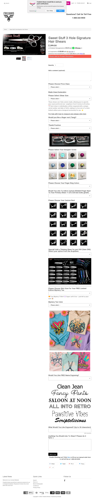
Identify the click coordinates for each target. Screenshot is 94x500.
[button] (69, 51)
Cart (90, 3)
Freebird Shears (46, 496)
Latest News (7, 476)
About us (35, 482)
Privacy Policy (36, 487)
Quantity (51, 65)
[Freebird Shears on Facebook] (65, 481)
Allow (60, 10)
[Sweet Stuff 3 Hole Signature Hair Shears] (18, 58)
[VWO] (37, 11)
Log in (72, 3)
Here (68, 457)
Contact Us (36, 485)
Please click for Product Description (61, 56)
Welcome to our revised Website (11, 480)
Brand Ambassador (38, 484)
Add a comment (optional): (56, 70)
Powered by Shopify (56, 496)
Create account (81, 3)
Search (35, 480)
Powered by (32, 11)
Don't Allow (50, 10)
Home (5, 29)
